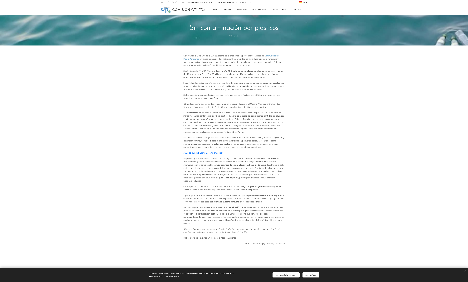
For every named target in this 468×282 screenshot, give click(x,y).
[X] (169, 2)
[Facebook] (172, 2)
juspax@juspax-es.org (226, 2)
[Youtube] (161, 2)
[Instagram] (176, 2)
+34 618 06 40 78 (244, 2)
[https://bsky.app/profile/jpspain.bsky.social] (165, 2)
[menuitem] (216, 10)
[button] (299, 10)
